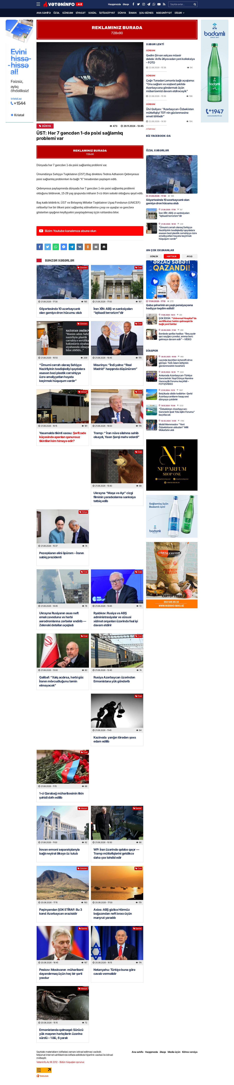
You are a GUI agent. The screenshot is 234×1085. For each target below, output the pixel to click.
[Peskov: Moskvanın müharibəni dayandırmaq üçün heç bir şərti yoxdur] (63, 945)
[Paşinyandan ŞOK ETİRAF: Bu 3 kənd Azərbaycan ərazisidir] (63, 885)
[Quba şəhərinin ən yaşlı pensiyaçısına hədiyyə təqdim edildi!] (172, 279)
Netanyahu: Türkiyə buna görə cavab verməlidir (114, 971)
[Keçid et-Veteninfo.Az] (63, 4)
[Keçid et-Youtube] (159, 4)
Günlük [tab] (154, 256)
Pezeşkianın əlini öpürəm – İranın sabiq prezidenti (61, 555)
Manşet (84, 391)
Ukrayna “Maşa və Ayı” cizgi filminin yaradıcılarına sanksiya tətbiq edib (115, 497)
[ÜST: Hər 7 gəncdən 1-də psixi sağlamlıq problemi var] (89, 81)
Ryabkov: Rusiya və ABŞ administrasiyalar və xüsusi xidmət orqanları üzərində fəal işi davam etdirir (116, 619)
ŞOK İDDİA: (177, 321)
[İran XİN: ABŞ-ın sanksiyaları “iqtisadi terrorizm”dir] (117, 284)
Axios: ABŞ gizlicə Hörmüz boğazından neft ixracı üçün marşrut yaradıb (113, 913)
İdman (133, 12)
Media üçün (174, 1051)
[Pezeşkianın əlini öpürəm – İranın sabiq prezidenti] (63, 529)
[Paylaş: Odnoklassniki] (88, 247)
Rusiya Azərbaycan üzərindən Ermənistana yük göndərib (114, 679)
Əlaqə (163, 1051)
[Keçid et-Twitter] (138, 4)
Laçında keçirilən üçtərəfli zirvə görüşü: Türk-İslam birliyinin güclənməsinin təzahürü (175, 362)
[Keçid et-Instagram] (143, 4)
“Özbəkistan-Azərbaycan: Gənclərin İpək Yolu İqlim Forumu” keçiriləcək (177, 411)
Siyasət (81, 12)
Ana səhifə (43, 12)
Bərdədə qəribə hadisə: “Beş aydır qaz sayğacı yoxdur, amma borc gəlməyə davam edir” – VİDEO (177, 336)
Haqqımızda (151, 1051)
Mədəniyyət (164, 12)
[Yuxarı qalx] (224, 1075)
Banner (138, 808)
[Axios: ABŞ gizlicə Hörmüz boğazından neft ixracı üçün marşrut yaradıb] (117, 885)
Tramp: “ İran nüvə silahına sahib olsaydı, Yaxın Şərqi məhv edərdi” (117, 435)
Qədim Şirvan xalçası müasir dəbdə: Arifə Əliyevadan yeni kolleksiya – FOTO (170, 59)
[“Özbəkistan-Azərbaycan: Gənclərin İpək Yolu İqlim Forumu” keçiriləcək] (151, 409)
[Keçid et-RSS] (164, 4)
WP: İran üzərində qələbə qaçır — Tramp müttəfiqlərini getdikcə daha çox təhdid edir (116, 853)
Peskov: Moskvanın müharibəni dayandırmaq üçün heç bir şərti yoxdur (61, 974)
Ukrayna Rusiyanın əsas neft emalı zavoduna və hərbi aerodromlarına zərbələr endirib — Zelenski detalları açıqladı (62, 619)
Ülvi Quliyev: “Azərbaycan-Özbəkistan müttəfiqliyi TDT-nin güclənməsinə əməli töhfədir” (170, 112)
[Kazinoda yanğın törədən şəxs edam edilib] (117, 713)
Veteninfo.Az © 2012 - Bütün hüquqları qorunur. (60, 1062)
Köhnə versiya (190, 1051)
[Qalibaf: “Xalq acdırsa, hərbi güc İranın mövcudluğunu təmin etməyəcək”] (63, 653)
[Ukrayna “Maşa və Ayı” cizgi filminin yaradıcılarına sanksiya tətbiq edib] (117, 469)
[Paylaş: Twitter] (48, 247)
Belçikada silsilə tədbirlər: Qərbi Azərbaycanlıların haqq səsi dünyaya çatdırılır (175, 396)
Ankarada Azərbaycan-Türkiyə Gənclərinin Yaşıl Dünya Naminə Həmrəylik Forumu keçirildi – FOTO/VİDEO (176, 379)
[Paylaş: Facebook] (39, 247)
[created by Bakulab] (117, 1076)
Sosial (92, 12)
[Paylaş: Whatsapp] (56, 247)
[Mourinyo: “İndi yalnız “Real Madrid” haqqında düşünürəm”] (117, 340)
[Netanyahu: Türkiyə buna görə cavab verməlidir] (117, 945)
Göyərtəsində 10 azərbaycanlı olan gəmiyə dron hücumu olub (60, 310)
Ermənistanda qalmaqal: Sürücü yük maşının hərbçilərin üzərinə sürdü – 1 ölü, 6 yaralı (61, 1034)
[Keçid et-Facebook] (133, 4)
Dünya (122, 12)
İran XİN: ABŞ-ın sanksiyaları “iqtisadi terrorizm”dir (113, 310)
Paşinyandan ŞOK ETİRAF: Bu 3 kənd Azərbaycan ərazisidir (60, 911)
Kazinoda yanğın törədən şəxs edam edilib (115, 739)
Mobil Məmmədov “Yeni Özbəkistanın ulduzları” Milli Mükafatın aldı (173, 427)
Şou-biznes (146, 12)
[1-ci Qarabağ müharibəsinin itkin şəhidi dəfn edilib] (63, 769)
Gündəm (67, 12)
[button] (104, 247)
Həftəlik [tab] (172, 256)
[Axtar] (194, 4)
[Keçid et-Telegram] (148, 4)
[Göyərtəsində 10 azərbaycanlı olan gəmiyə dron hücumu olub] (63, 284)
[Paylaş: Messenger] (64, 247)
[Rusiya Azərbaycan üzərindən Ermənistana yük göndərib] (117, 653)
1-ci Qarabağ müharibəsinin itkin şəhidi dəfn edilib (61, 795)
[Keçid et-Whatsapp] (153, 4)
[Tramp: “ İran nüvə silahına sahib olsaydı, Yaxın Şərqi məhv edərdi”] (117, 408)
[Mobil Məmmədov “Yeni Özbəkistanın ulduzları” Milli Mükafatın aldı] (151, 425)
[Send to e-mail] (96, 247)
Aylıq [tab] (189, 256)
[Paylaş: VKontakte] (80, 247)
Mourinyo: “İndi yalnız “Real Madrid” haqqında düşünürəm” (115, 367)
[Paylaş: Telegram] (72, 247)
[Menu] (39, 4)
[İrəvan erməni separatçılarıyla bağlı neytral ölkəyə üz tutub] (63, 825)
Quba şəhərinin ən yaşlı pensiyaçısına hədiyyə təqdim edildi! (169, 306)
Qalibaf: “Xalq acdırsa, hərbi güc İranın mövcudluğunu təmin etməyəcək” (61, 681)
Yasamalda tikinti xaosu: (62, 437)
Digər (178, 12)
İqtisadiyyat (107, 12)
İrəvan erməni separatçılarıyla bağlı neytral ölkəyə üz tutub (59, 851)
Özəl (56, 12)
